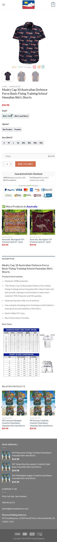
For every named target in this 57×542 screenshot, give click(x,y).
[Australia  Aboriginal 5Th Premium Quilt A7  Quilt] (42, 222)
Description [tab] (8, 259)
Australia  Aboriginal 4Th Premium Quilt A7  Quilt (13, 240)
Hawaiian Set (15, 86)
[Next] (50, 42)
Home (4, 86)
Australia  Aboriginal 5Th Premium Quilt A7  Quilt (41, 240)
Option (5, 124)
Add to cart (25, 164)
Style (4, 111)
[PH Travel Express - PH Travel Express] (28, 4)
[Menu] (3, 4)
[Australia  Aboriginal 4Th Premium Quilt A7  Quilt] (14, 222)
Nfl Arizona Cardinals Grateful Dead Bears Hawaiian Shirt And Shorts (41, 423)
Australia (32, 206)
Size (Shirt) (7, 137)
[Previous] (6, 42)
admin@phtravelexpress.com (15, 508)
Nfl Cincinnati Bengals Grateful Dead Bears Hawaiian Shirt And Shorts (13, 423)
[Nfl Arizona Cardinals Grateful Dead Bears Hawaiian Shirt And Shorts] (42, 403)
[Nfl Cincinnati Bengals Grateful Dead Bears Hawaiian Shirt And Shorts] (14, 403)
